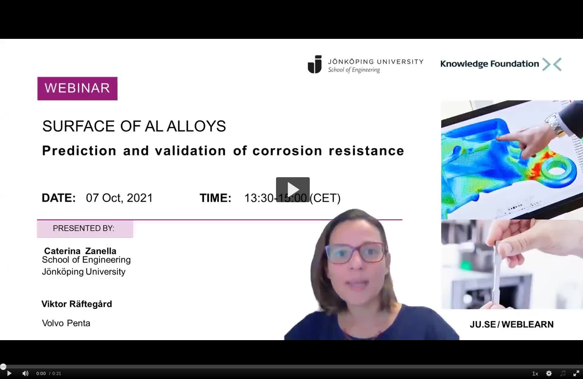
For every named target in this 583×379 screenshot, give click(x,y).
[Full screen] (576, 373)
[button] (293, 189)
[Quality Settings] (549, 373)
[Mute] (25, 373)
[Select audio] (562, 373)
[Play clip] (9, 373)
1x (535, 373)
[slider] (291, 366)
